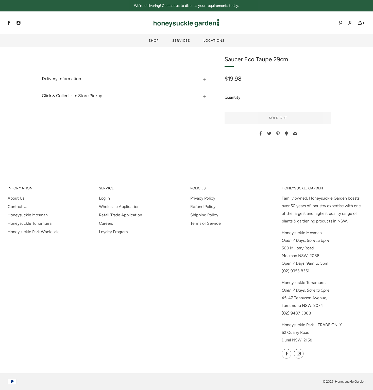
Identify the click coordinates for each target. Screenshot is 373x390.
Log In (104, 198)
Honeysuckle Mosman (28, 215)
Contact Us (18, 206)
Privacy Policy (202, 198)
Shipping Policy (204, 215)
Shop (154, 40)
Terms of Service (205, 223)
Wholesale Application (119, 206)
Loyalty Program (113, 231)
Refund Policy (202, 206)
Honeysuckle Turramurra (30, 223)
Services (181, 40)
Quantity (232, 97)
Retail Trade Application (120, 215)
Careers (106, 223)
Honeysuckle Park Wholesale (34, 231)
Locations (214, 40)
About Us (16, 198)
